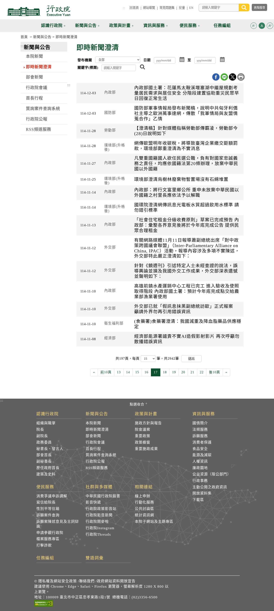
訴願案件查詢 (48, 515)
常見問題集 (167, 7)
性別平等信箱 (48, 509)
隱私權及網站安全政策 (57, 581)
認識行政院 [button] (52, 25)
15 (137, 372)
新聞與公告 (42, 37)
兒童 (182, 7)
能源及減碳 (202, 455)
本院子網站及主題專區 (154, 522)
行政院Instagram (100, 528)
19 (174, 372)
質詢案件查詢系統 (43, 108)
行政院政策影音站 (101, 509)
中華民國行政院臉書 (103, 496)
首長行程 (34, 98)
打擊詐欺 (44, 545)
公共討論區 (144, 509)
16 (146, 372)
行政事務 (200, 481)
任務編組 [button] (222, 25)
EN (191, 7)
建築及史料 (46, 474)
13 (119, 372)
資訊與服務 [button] (154, 25)
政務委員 (44, 442)
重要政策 (142, 436)
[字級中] (262, 26)
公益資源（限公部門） (211, 474)
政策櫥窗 (142, 442)
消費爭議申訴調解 (51, 496)
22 (202, 372)
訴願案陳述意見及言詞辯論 (57, 524)
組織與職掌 (46, 423)
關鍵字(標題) (87, 67)
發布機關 (84, 60)
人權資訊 (200, 461)
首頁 (24, 37)
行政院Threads (98, 534)
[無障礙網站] (43, 604)
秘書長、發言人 (49, 449)
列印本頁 (241, 77)
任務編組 (45, 558)
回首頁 (134, 7)
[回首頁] (38, 10)
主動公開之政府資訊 (209, 487)
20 (183, 372)
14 (128, 372)
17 (156, 372)
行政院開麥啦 (97, 522)
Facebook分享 (216, 77)
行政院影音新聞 (99, 515)
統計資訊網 (144, 515)
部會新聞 (34, 77)
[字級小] (253, 26)
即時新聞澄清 (66, 37)
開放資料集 (202, 493)
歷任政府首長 (48, 468)
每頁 (136, 358)
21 (192, 372)
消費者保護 (202, 442)
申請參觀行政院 (49, 533)
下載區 (198, 500)
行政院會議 (36, 87)
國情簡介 (200, 423)
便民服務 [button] (188, 25)
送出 (191, 358)
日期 (147, 60)
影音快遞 (93, 502)
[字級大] (270, 26)
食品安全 (200, 449)
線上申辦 (142, 496)
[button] (253, 25)
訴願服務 (200, 436)
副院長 (42, 436)
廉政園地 (200, 468)
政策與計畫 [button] (120, 25)
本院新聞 (34, 56)
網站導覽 (149, 7)
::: (124, 7)
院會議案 (142, 430)
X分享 (232, 77)
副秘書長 (44, 461)
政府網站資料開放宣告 (116, 581)
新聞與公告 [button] (86, 25)
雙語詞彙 (95, 558)
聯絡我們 (87, 581)
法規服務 (200, 430)
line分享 (224, 77)
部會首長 (44, 455)
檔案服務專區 (48, 539)
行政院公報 (36, 119)
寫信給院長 (46, 502)
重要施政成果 (146, 449)
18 (165, 372)
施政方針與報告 (148, 423)
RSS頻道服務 (38, 129)
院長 (40, 430)
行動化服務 (144, 502)
